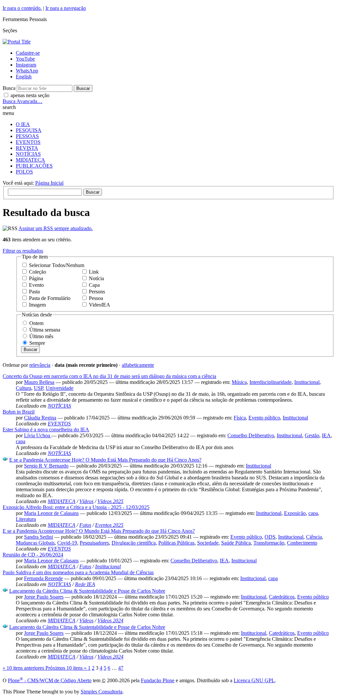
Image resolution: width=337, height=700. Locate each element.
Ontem (36, 323)
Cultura (23, 388)
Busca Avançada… (22, 101)
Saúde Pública (236, 543)
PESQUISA (28, 130)
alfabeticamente (138, 365)
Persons (97, 291)
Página (36, 278)
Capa (94, 285)
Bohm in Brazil (19, 412)
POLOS (24, 172)
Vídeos (86, 501)
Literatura (26, 519)
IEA (326, 435)
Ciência (314, 537)
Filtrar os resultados (23, 251)
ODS (270, 537)
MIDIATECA (30, 160)
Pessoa (96, 298)
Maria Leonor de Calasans (51, 513)
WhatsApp (27, 70)
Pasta (34, 291)
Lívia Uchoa (37, 435)
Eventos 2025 (109, 525)
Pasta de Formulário (49, 298)
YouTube (25, 59)
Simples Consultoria (101, 691)
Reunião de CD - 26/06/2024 (33, 554)
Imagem (37, 305)
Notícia (96, 278)
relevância (39, 365)
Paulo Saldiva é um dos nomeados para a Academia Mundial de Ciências (78, 572)
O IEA (23, 124)
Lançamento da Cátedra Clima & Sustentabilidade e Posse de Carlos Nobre (87, 591)
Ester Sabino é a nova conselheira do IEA (46, 429)
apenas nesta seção (30, 95)
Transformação (268, 543)
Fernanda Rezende (43, 578)
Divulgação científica (134, 543)
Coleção (37, 272)
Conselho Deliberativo (250, 435)
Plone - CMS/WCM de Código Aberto (49, 680)
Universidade (59, 388)
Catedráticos (282, 597)
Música (239, 382)
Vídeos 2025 (110, 501)
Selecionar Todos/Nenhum (56, 265)
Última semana (44, 330)
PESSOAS (27, 136)
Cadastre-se (28, 53)
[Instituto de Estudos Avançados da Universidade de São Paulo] (17, 41)
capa (20, 441)
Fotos (85, 525)
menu (8, 113)
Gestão (312, 435)
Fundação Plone (157, 680)
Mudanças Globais (35, 543)
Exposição (295, 513)
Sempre (37, 343)
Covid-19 (67, 543)
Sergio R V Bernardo (46, 466)
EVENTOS (28, 142)
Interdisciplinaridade (270, 382)
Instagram (26, 64)
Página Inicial (49, 183)
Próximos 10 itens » (66, 668)
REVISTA (27, 148)
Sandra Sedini (38, 537)
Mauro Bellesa (39, 382)
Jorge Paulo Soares (44, 597)
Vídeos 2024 (110, 620)
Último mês (41, 336)
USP (38, 388)
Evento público (264, 417)
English (24, 76)
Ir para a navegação (65, 8)
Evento (36, 285)
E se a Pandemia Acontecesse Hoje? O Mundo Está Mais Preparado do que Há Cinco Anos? (105, 460)
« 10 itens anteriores (24, 668)
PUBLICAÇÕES (34, 166)
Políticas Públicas (176, 543)
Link (94, 272)
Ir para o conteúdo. (22, 8)
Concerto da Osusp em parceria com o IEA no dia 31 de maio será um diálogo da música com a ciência (109, 376)
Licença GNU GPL (254, 680)
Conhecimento (302, 543)
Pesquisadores (94, 543)
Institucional (307, 382)
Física (240, 417)
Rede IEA (85, 584)
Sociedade (208, 543)
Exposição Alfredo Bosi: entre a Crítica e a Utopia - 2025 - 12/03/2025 (76, 507)
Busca (9, 88)
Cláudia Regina (40, 417)
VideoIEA (99, 305)
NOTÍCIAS (28, 154)
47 (120, 668)
